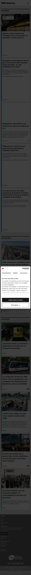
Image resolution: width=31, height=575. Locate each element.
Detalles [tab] (15, 273)
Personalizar (14, 305)
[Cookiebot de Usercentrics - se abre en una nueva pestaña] (22, 269)
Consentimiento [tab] (6, 273)
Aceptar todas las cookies (15, 300)
